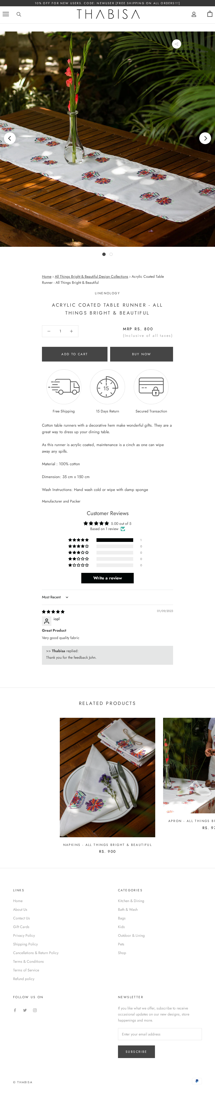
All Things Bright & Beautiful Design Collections (91, 276)
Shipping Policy (25, 944)
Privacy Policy (24, 935)
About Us (20, 909)
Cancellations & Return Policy (35, 952)
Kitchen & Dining (131, 900)
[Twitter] (25, 1010)
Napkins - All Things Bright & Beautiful (107, 844)
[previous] (10, 138)
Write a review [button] (107, 578)
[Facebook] (15, 1010)
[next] (205, 138)
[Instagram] (35, 1010)
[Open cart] (209, 14)
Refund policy (23, 978)
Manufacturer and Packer (61, 501)
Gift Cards (21, 926)
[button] (184, 51)
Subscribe (136, 1051)
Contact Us (21, 918)
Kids (121, 926)
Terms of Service (26, 970)
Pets (121, 944)
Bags (122, 918)
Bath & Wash (128, 909)
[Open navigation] (6, 14)
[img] (53, 611)
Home (46, 276)
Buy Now (141, 354)
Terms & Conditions (28, 961)
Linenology (107, 293)
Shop (122, 952)
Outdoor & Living (131, 935)
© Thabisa (23, 1082)
